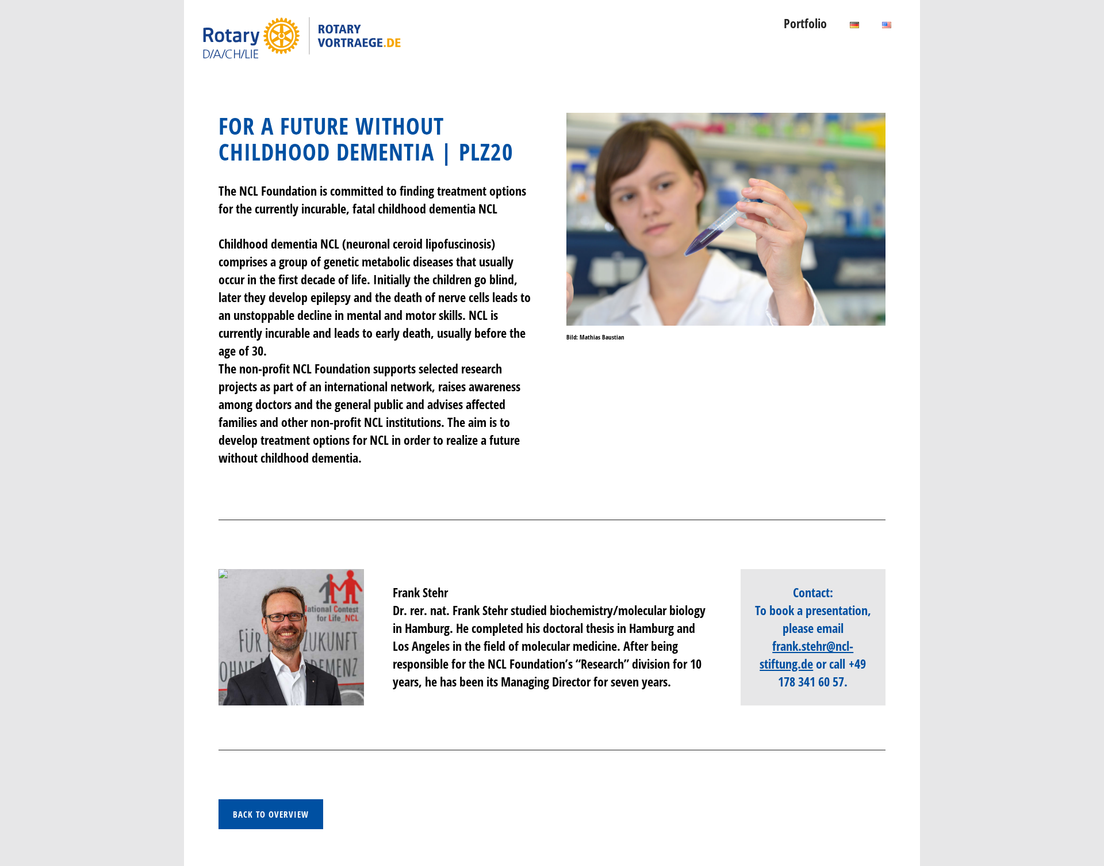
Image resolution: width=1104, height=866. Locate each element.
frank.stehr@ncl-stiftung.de (806, 654)
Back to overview (271, 814)
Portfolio (805, 23)
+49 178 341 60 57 (822, 672)
